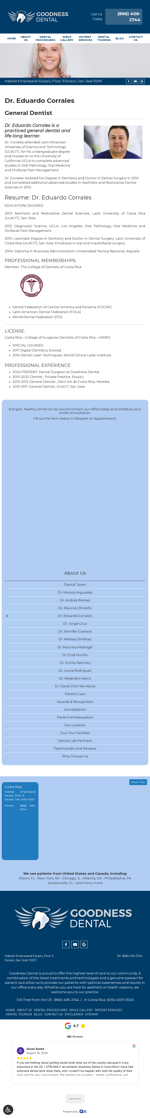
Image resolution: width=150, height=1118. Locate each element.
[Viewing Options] (8, 1110)
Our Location (75, 725)
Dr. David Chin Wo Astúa (75, 686)
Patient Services (108, 1010)
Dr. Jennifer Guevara (75, 631)
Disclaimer (74, 1014)
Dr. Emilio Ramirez (75, 663)
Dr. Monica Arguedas (75, 592)
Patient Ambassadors (75, 717)
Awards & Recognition (75, 702)
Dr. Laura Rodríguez (75, 670)
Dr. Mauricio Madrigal (75, 647)
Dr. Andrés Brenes (75, 600)
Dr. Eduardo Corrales (75, 616)
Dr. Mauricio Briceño (75, 608)
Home (11, 38)
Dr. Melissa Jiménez (75, 639)
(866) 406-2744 (132, 956)
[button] (20, 821)
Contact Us (53, 1014)
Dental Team (75, 585)
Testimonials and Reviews (75, 748)
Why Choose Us (75, 756)
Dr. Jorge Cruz (75, 624)
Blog (120, 38)
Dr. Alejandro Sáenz (75, 678)
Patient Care (75, 694)
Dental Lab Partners (75, 741)
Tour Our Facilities (75, 733)
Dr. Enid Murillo (75, 655)
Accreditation (75, 709)
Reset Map (138, 782)
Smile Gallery (81, 1010)
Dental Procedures (50, 1010)
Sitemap (91, 1014)
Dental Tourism (19, 1014)
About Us (75, 573)
